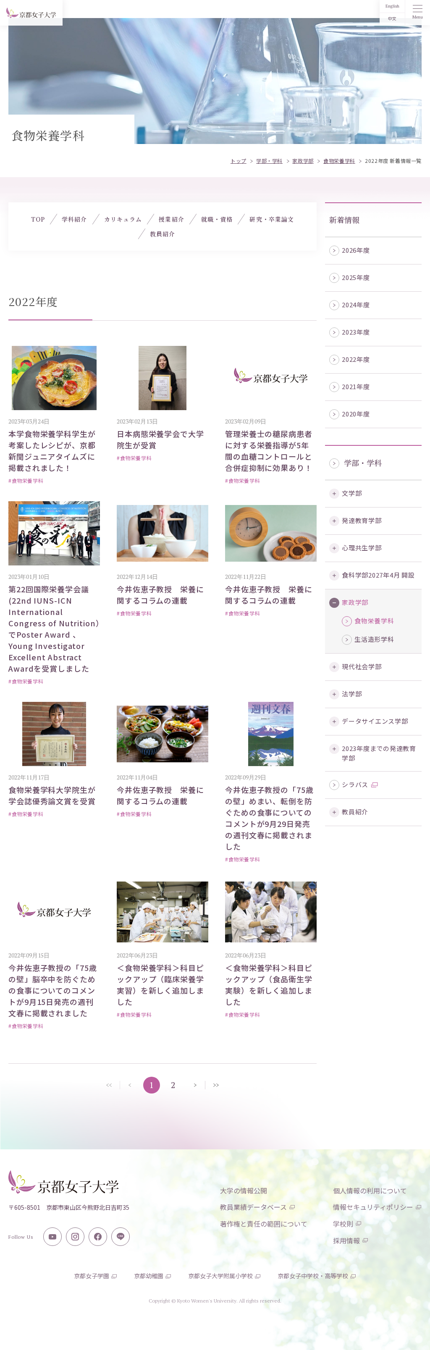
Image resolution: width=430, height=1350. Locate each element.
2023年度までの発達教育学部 (379, 753)
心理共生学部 (362, 547)
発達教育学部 (362, 520)
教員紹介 (355, 811)
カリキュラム (123, 219)
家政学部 (355, 602)
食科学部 (378, 574)
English (392, 6)
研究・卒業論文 (271, 219)
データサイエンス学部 (375, 721)
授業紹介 (171, 219)
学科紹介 (74, 219)
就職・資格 (217, 219)
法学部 (352, 693)
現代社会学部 (362, 666)
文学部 (352, 493)
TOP (38, 219)
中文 (392, 18)
